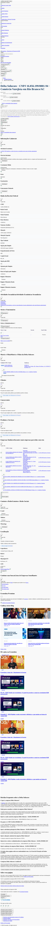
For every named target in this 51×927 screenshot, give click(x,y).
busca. (27, 582)
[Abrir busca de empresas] (2, 59)
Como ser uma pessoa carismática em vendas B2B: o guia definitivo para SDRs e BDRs (39, 623)
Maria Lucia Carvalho (5, 340)
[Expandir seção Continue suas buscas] (2, 578)
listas (11, 582)
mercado (26, 599)
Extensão (2, 8)
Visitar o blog (3, 649)
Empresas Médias (7, 918)
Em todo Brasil (5, 587)
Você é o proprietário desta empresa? (9, 103)
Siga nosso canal (5, 654)
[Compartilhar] (2, 127)
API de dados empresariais (14, 116)
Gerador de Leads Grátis (6, 5)
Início (4, 78)
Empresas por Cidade (7, 920)
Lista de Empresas (4, 11)
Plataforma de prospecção (6, 23)
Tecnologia (3, 48)
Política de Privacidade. (28, 876)
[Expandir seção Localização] (2, 534)
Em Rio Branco (5, 584)
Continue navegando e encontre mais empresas (10, 869)
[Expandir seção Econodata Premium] (2, 596)
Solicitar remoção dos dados (7, 885)
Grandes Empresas (4, 35)
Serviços (2, 39)
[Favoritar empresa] (2, 124)
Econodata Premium (24, 891)
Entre (2, 52)
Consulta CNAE (4, 13)
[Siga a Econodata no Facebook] (6, 907)
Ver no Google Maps (5, 569)
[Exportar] (2, 130)
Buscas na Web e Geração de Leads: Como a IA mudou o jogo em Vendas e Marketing (14, 623)
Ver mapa (3, 570)
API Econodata (4, 26)
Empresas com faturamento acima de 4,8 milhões (13, 917)
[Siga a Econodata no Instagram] (2, 907)
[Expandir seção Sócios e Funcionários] (2, 314)
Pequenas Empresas (5, 30)
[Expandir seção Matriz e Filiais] (2, 357)
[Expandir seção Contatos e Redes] (2, 504)
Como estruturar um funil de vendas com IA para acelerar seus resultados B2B (38, 644)
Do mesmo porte (5, 589)
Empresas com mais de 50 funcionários (11, 919)
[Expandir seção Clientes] (2, 385)
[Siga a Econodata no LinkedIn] (4, 907)
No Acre (3, 585)
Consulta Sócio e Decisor (6, 19)
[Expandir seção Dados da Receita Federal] (2, 199)
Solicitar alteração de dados (18, 885)
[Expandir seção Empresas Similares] (2, 443)
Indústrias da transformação (6, 42)
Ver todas (13, 19)
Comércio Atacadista (5, 45)
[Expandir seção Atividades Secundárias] (2, 297)
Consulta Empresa (4, 16)
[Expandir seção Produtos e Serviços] (2, 425)
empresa (3, 803)
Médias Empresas (4, 33)
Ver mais (3, 120)
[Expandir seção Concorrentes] (2, 405)
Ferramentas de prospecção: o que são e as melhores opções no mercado (13, 644)
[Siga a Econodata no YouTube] (9, 907)
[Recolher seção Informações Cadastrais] (2, 141)
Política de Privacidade (5, 923)
